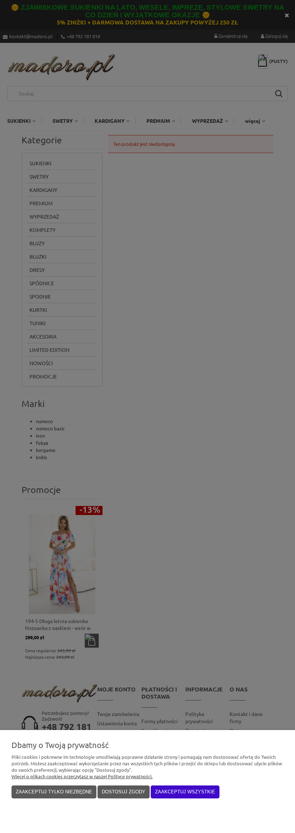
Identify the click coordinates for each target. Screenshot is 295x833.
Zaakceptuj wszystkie (185, 791)
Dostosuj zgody (123, 791)
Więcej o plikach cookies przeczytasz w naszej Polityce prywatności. (82, 776)
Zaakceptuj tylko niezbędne (54, 791)
